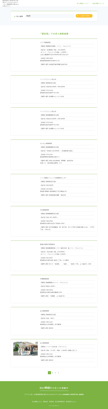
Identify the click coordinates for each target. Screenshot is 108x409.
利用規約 (51, 401)
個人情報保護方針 (60, 401)
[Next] (58, 372)
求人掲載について (83, 3)
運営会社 (45, 401)
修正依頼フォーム (98, 3)
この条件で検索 (84, 16)
